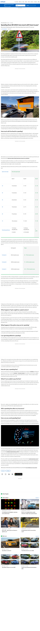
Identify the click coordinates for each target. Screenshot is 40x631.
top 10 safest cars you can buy (31, 467)
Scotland (15, 373)
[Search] (39, 2)
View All (37, 497)
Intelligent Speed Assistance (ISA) (12, 451)
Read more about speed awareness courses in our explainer (18, 158)
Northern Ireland (21, 373)
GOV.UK (32, 371)
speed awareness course (33, 458)
